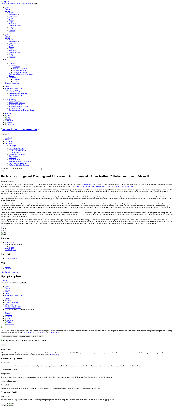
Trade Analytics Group (12, 90)
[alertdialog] (87, 372)
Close (3, 345)
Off (9, 396)
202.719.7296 (9, 248)
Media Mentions (14, 14)
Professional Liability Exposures (19, 165)
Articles (11, 20)
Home (7, 299)
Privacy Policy (9, 304)
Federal (7, 267)
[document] (87, 372)
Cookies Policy (54, 332)
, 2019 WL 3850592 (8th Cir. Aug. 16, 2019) (102, 186)
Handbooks (12, 29)
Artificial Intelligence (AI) (17, 103)
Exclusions (12, 158)
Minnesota (8, 268)
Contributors (9, 141)
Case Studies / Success (16, 95)
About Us (12, 63)
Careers (7, 86)
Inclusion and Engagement (13, 88)
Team (10, 97)
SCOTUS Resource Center (17, 108)
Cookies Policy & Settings (13, 306)
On (4, 396)
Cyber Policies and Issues (17, 154)
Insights (7, 11)
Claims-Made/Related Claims (18, 150)
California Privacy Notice (13, 308)
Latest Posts (8, 138)
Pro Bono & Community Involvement (21, 74)
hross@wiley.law (10, 250)
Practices (7, 9)
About (7, 140)
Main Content (15, 3)
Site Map (8, 300)
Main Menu (24, 3)
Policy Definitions (14, 159)
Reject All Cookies (24, 336)
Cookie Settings (6, 3)
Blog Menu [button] (5, 134)
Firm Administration (19, 70)
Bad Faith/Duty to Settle (16, 149)
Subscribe (8, 83)
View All (12, 147)
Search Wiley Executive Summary (12, 168)
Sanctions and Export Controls (18, 106)
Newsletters (12, 23)
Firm (6, 59)
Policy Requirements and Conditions (20, 161)
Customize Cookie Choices (9, 336)
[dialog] (87, 333)
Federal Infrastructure (15, 104)
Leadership (12, 65)
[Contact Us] (9, 124)
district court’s (87, 184)
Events (11, 27)
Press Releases (13, 16)
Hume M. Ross (9, 242)
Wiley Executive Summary (9, 272)
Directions (16, 81)
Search (30, 3)
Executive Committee (20, 68)
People (7, 7)
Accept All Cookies (37, 336)
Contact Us (12, 77)
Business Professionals (20, 72)
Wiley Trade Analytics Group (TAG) (20, 94)
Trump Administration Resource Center (21, 110)
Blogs (11, 22)
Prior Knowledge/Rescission (18, 163)
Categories (8, 143)
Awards (11, 76)
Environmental (13, 156)
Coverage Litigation (15, 152)
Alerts (11, 18)
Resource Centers (10, 99)
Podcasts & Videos (15, 25)
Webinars (12, 31)
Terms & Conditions (11, 302)
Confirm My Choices (7, 405)
